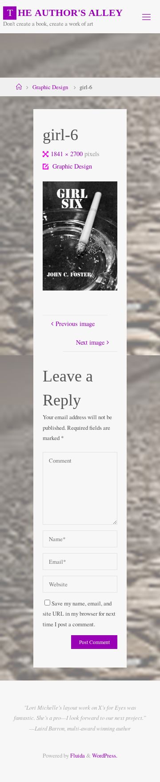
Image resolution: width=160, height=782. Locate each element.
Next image (90, 342)
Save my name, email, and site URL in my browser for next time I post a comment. (79, 613)
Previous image (75, 323)
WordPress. (104, 755)
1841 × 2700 (67, 153)
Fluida (77, 755)
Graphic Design (50, 87)
